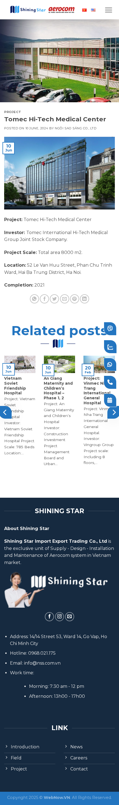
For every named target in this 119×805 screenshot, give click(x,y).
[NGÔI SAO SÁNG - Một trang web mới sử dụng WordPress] (42, 9)
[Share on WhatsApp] (34, 298)
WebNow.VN (57, 797)
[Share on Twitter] (54, 298)
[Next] (114, 412)
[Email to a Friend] (64, 298)
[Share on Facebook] (44, 298)
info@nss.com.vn (42, 663)
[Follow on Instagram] (59, 616)
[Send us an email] (69, 616)
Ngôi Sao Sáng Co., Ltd (75, 128)
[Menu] (108, 10)
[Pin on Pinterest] (74, 298)
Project (12, 112)
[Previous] (5, 412)
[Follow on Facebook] (49, 616)
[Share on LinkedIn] (84, 298)
